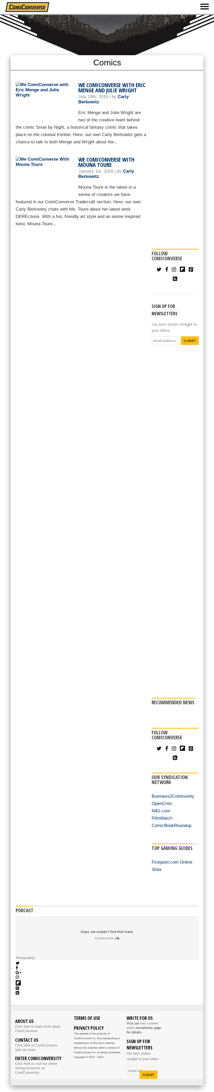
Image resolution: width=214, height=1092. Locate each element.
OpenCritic (162, 803)
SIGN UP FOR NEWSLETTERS (164, 310)
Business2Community (173, 796)
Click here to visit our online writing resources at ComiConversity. (36, 1068)
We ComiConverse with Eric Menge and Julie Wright (111, 87)
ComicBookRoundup (171, 825)
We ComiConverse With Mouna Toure (106, 161)
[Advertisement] (175, 160)
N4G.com (161, 810)
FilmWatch (162, 818)
